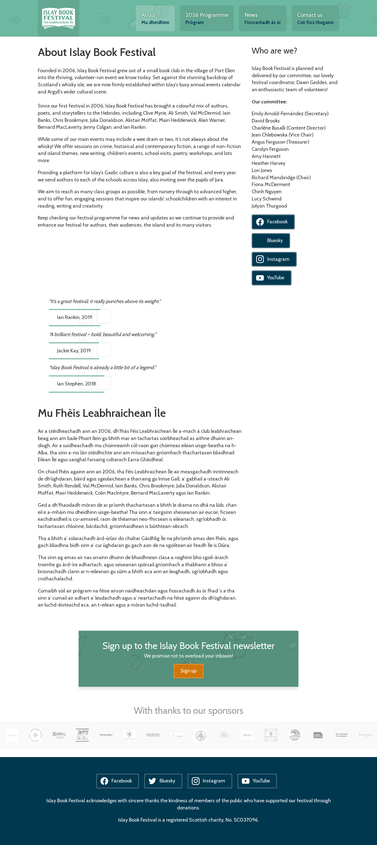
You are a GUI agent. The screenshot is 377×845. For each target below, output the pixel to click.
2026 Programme (206, 18)
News (263, 18)
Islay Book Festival (58, 18)
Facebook (277, 222)
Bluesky (275, 240)
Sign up (188, 671)
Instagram (278, 259)
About (155, 18)
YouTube (275, 278)
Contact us (315, 18)
